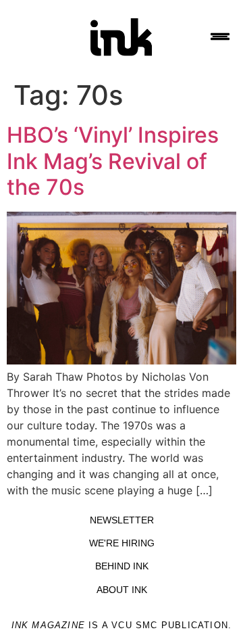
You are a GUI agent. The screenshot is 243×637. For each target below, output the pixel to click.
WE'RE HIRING (122, 543)
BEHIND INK (121, 566)
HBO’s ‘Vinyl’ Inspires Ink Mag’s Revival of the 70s (113, 161)
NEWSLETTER (122, 520)
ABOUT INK (122, 589)
